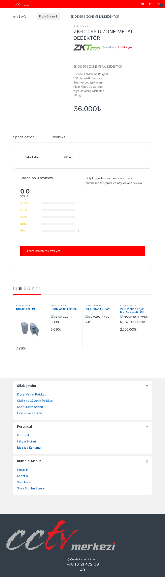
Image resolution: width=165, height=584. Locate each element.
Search (143, 4)
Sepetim (22, 476)
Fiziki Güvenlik (48, 16)
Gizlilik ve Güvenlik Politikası (35, 400)
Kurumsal (23, 435)
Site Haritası (24, 482)
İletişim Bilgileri (26, 441)
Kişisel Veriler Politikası (31, 394)
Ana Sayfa (19, 16)
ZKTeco (69, 157)
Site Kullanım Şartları (30, 407)
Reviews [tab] (58, 137)
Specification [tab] (23, 137)
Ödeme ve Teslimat (29, 413)
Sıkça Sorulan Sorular (31, 488)
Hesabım (22, 469)
